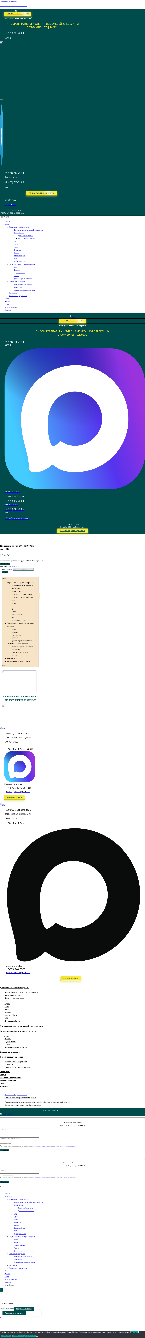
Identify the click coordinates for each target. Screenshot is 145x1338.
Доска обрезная (19, 233)
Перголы (16, 270)
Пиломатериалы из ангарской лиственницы (28, 230)
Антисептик (18, 287)
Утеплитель (13, 293)
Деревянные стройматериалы (19, 227)
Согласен (134, 1332)
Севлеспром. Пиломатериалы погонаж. (13, 6)
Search (7, 1285)
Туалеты (16, 276)
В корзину (5, 564)
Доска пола (17, 250)
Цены (2, 1084)
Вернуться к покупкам (23, 1309)
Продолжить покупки (14, 1313)
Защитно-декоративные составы (24, 290)
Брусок (16, 244)
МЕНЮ (2, 1190)
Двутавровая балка (20, 261)
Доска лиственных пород (26, 238)
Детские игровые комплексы (23, 279)
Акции (7, 304)
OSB (15, 258)
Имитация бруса (19, 256)
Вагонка (16, 253)
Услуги (7, 299)
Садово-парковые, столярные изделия (22, 264)
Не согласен (6, 1336)
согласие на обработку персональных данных (66, 1146)
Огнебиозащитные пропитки (23, 284)
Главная (7, 221)
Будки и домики (19, 273)
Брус (15, 241)
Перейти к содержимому (8, 1)
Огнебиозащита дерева (17, 281)
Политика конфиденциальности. (24, 1336)
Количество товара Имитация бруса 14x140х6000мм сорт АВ (20, 561)
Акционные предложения (18, 296)
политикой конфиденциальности (42, 1146)
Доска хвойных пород (25, 236)
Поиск (5, 572)
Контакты (8, 310)
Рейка (16, 247)
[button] (4, 217)
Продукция (8, 224)
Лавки (16, 267)
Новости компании (11, 307)
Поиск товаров (7, 569)
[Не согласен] (37, 1336)
